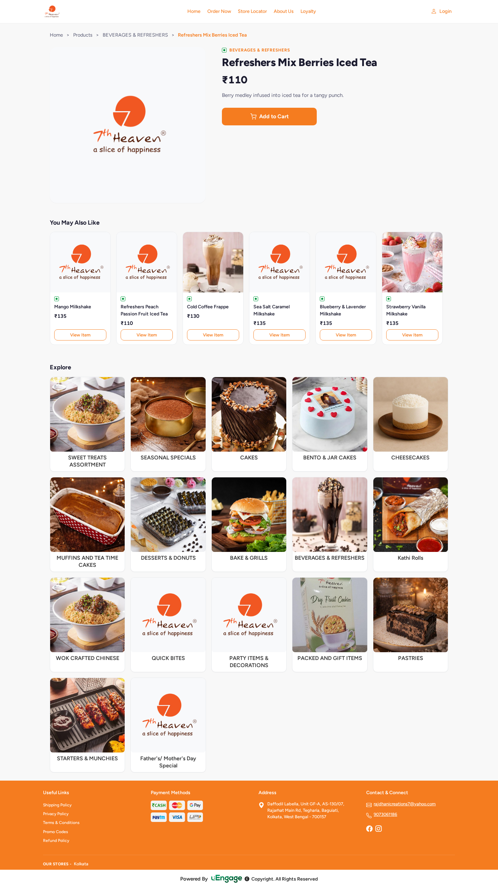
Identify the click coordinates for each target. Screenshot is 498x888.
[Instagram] (378, 829)
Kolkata (81, 863)
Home (194, 11)
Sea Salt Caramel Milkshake (271, 310)
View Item (80, 334)
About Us (284, 11)
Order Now (219, 11)
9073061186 (385, 814)
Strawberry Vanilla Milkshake (406, 310)
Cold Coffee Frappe (208, 307)
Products (82, 35)
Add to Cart (274, 116)
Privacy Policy (55, 813)
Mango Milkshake (72, 307)
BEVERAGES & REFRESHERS (135, 35)
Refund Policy (56, 840)
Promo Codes (55, 831)
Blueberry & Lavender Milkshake (343, 310)
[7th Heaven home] (111, 11)
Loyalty (308, 11)
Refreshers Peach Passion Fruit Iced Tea (144, 310)
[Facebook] (369, 829)
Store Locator (252, 11)
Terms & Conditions (61, 822)
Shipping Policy (57, 805)
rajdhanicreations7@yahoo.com (405, 803)
